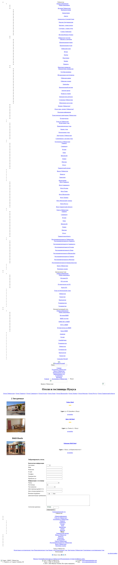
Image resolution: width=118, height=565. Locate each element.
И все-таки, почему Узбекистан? (64, 109)
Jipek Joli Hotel (70, 419)
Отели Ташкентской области (106, 393)
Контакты (59, 377)
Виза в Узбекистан (62, 171)
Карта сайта (81, 559)
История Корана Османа (66, 34)
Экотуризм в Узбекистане (64, 135)
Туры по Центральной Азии (62, 290)
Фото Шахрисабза (64, 194)
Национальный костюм (66, 87)
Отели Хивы (51, 393)
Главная (59, 368)
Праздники (66, 58)
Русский (62, 363)
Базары (66, 61)
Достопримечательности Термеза (64, 256)
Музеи (66, 51)
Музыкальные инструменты (66, 75)
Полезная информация (64, 112)
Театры (66, 55)
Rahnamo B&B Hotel (70, 443)
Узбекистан (62, 293)
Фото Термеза (64, 197)
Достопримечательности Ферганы (64, 259)
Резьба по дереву (66, 93)
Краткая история (66, 10)
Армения (62, 334)
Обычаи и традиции (66, 39)
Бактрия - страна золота (66, 25)
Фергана (64, 162)
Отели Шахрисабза (62, 393)
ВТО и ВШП (64, 324)
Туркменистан (62, 303)
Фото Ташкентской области (64, 207)
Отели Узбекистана (9, 393)
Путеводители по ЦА (64, 284)
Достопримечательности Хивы (64, 250)
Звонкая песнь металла (66, 96)
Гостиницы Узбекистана (59, 369)
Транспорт (62, 177)
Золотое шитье (66, 90)
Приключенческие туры (64, 126)
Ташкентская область (64, 236)
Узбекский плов (66, 48)
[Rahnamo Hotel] (16, 454)
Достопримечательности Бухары (64, 247)
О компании (59, 375)
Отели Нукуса (93, 393)
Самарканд (64, 146)
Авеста (66, 16)
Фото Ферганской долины (64, 200)
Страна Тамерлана (65, 31)
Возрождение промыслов (65, 69)
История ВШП (64, 315)
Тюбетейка (66, 84)
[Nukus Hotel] (16, 415)
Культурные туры (64, 123)
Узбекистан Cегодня (64, 38)
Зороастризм (66, 13)
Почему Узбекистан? (64, 106)
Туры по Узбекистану (62, 121)
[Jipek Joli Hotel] (16, 432)
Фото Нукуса (64, 203)
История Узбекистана (64, 8)
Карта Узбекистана (62, 266)
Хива (64, 152)
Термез (64, 158)
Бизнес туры (64, 129)
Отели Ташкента (20, 393)
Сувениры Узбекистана (66, 100)
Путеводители (64, 118)
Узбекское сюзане (66, 81)
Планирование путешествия (69, 559)
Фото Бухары (64, 188)
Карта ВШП (64, 331)
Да (49, 493)
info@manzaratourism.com (89, 560)
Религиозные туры (64, 132)
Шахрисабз (64, 155)
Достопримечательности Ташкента (64, 241)
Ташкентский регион (64, 168)
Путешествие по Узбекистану (52, 559)
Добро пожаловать (64, 5)
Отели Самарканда (32, 393)
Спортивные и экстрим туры (64, 138)
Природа (66, 64)
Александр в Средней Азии (66, 19)
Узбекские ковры (66, 78)
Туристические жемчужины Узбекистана (64, 115)
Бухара (64, 149)
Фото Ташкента (64, 182)
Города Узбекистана (62, 210)
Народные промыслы (64, 67)
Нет (54, 493)
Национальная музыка (66, 42)
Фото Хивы (64, 191)
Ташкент (64, 143)
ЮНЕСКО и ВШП (64, 321)
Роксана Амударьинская (66, 22)
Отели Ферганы (83, 393)
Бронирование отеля (59, 372)
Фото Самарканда (64, 185)
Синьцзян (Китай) (62, 359)
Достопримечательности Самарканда (64, 244)
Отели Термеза (73, 393)
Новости (62, 174)
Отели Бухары (43, 393)
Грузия (62, 337)
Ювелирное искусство (66, 103)
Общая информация (62, 3)
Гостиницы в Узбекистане (62, 141)
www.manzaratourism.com (89, 562)
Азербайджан (62, 340)
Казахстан (62, 297)
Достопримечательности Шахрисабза (64, 253)
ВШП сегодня (64, 318)
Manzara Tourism (38, 559)
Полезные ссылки (62, 269)
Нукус (64, 165)
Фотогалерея (62, 180)
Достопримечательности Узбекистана (62, 239)
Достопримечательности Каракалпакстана (64, 262)
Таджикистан (62, 306)
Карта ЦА (64, 287)
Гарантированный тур (59, 512)
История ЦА (64, 278)
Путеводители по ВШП (64, 328)
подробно (70, 414)
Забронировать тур (59, 374)
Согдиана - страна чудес (66, 28)
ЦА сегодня (64, 281)
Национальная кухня (66, 45)
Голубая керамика (66, 72)
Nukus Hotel (70, 402)
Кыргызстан (62, 300)
